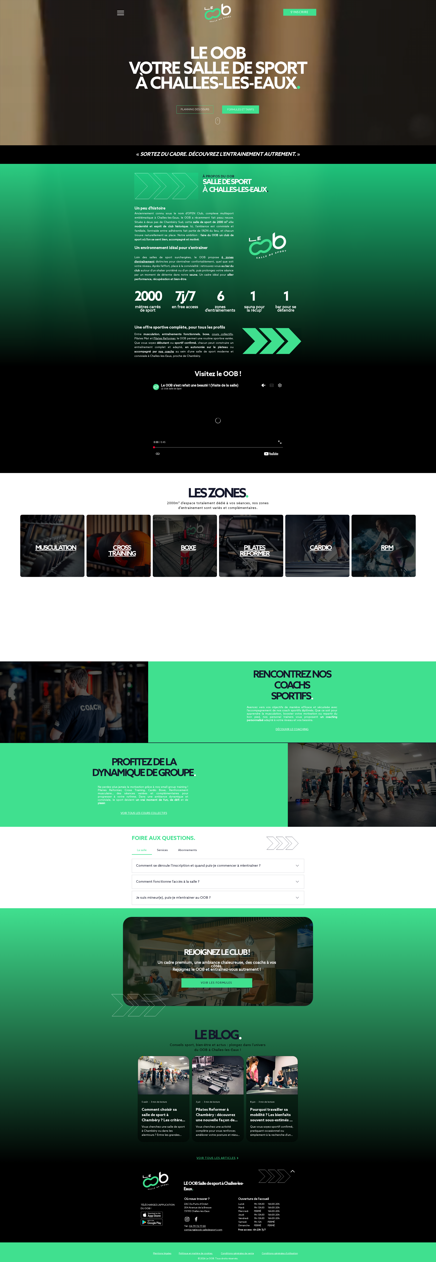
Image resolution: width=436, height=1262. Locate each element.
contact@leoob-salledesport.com (203, 1229)
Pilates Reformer (164, 338)
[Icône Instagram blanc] (187, 1219)
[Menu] (120, 13)
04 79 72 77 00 (197, 1226)
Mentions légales (162, 1253)
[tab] (142, 850)
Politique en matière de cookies (196, 1253)
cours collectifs (222, 334)
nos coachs (166, 351)
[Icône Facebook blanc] (196, 1219)
